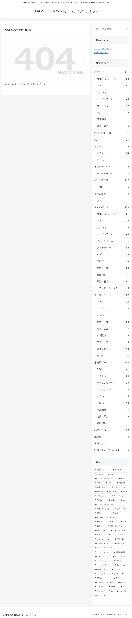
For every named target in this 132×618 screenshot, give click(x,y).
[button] (126, 28)
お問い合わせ (101, 52)
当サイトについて (103, 48)
